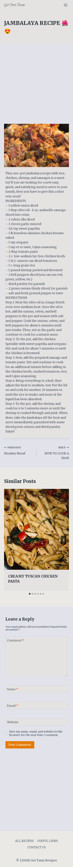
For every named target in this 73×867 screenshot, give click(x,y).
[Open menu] (65, 5)
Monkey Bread (14, 450)
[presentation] (36, 529)
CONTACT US (36, 847)
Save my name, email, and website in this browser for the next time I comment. (35, 733)
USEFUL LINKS (47, 841)
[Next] (63, 540)
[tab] (30, 594)
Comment (15, 640)
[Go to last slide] (9, 540)
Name (12, 689)
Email (12, 706)
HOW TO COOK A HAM (57, 453)
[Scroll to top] (64, 861)
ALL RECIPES (24, 841)
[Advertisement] (36, 86)
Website (13, 722)
